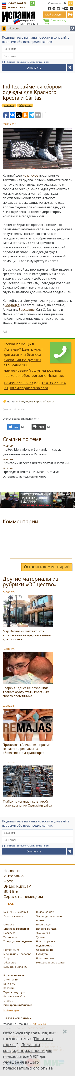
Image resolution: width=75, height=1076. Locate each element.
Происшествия (45, 958)
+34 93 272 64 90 (17, 7)
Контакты (9, 983)
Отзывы (8, 1000)
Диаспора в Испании (16, 928)
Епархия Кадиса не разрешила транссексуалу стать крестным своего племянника (26, 692)
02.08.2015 (9, 705)
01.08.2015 (9, 762)
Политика (9, 933)
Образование (44, 949)
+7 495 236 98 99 (18, 382)
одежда (30, 401)
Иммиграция (43, 924)
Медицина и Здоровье (17, 954)
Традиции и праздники (17, 941)
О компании (55, 3)
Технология (10, 937)
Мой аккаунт (11, 1010)
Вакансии (9, 988)
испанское (30, 175)
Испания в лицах (46, 928)
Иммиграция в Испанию (17, 1005)
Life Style (8, 924)
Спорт (7, 958)
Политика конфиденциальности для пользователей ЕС (27, 1050)
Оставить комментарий (47, 566)
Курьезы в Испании (15, 966)
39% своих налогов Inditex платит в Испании (36, 463)
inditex (20, 401)
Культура (42, 954)
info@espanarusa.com (29, 387)
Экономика (43, 933)
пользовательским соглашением (33, 62)
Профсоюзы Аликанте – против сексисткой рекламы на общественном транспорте (27, 749)
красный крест (45, 401)
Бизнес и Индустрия (15, 912)
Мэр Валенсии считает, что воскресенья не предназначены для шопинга (27, 635)
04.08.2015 (9, 592)
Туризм (40, 937)
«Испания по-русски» (22, 359)
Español (70, 2)
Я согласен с (28, 62)
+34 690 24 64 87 (17, 3)
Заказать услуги (60, 20)
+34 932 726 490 (37, 1024)
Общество (14, 28)
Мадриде (12, 305)
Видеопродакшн (13, 975)
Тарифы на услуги (14, 992)
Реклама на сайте (14, 996)
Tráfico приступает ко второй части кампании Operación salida (27, 803)
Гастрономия (11, 949)
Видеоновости (45, 912)
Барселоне (27, 309)
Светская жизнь (13, 916)
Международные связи (50, 962)
